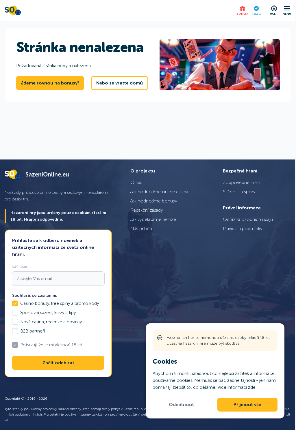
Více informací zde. (236, 387)
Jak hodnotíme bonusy (153, 200)
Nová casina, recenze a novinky (51, 322)
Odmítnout (181, 404)
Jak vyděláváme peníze (153, 219)
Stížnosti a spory (239, 191)
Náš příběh (141, 228)
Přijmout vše (247, 404)
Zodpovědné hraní (241, 182)
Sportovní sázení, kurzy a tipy (48, 312)
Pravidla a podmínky (242, 228)
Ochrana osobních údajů (248, 219)
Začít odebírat (58, 362)
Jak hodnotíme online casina (159, 191)
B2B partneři (32, 331)
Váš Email (20, 267)
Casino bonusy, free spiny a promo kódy (59, 303)
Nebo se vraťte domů (119, 83)
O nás (136, 182)
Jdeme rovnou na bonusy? (50, 83)
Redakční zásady (146, 210)
